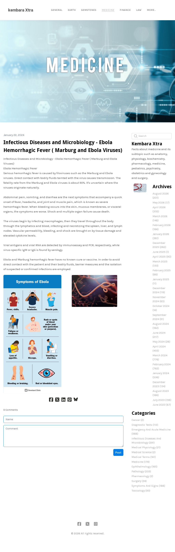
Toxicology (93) (141, 490)
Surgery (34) (139, 481)
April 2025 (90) (162, 256)
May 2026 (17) (161, 202)
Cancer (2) (138, 420)
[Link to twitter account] (87, 524)
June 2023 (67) (162, 404)
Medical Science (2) (144, 452)
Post (118, 452)
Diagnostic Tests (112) (145, 424)
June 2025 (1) (161, 251)
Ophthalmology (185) (144, 466)
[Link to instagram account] (96, 524)
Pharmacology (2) (142, 476)
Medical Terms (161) (144, 457)
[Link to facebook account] (79, 524)
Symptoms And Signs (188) (148, 485)
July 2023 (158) (162, 400)
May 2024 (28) (161, 341)
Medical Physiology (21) (146, 447)
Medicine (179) (141, 461)
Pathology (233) (141, 471)
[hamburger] (37, 10)
